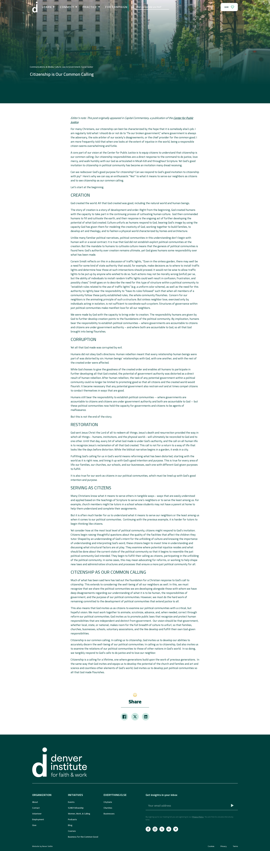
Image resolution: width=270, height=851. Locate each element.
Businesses (109, 813)
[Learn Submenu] (53, 7)
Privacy (223, 846)
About (35, 802)
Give (34, 825)
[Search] (132, 7)
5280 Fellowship (76, 808)
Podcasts (72, 819)
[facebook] (148, 829)
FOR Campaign (116, 7)
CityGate (108, 802)
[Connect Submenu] (75, 7)
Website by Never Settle (42, 846)
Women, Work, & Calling (79, 813)
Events (71, 802)
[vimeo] (175, 829)
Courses (72, 831)
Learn (47, 7)
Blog (70, 825)
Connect (67, 7)
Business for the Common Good (83, 836)
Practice (89, 7)
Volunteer (37, 813)
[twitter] (161, 829)
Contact (36, 808)
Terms (235, 846)
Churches (108, 808)
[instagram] (155, 829)
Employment (38, 819)
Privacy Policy (198, 817)
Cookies (211, 846)
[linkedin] (168, 829)
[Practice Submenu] (98, 7)
